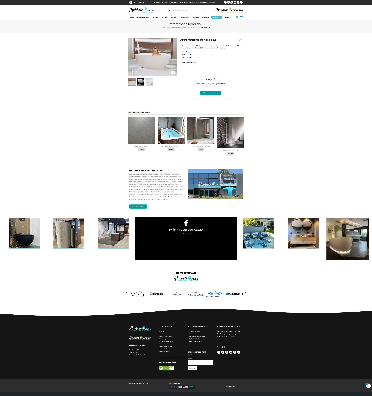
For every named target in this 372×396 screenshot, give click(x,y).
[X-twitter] (228, 2)
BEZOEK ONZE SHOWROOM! (207, 2)
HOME (132, 17)
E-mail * (191, 358)
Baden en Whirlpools (182, 27)
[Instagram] (238, 2)
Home (163, 27)
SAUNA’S (164, 17)
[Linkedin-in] (241, 2)
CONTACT (227, 17)
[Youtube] (235, 2)
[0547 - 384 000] (130, 2)
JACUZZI (155, 17)
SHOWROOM (205, 17)
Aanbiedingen (171, 27)
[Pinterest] (231, 2)
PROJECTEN (196, 17)
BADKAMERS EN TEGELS (142, 17)
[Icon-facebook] (225, 2)
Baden (192, 27)
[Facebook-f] (218, 352)
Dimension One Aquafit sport (171, 146)
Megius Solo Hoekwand (230, 150)
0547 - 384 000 (139, 2)
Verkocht (141, 149)
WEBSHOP (215, 17)
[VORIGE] (240, 39)
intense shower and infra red (201, 146)
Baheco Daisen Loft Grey (141, 146)
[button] (126, 292)
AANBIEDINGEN (185, 17)
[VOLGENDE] (243, 39)
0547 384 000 (211, 86)
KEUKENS (173, 17)
